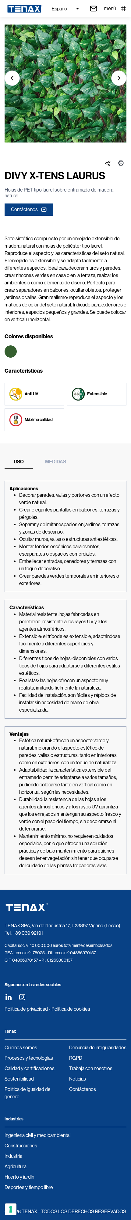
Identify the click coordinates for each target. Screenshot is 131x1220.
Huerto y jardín (19, 1177)
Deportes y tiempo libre (29, 1187)
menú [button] (110, 8)
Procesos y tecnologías (29, 1058)
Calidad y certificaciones (30, 1068)
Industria (13, 1156)
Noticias (77, 1079)
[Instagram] (22, 997)
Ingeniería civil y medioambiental (37, 1135)
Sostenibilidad (19, 1079)
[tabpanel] (65, 677)
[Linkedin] (8, 997)
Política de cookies (70, 1009)
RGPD (75, 1058)
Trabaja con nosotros (90, 1068)
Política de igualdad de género (28, 1093)
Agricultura (16, 1166)
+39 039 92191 (27, 933)
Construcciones (21, 1146)
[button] (12, 78)
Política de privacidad (26, 1009)
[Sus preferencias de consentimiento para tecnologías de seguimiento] (10, 1209)
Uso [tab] (19, 462)
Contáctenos (24, 209)
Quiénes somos (21, 1048)
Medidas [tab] (55, 462)
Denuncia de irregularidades (97, 1048)
